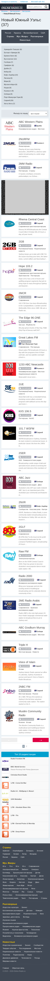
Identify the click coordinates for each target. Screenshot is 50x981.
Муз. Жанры (22, 36)
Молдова (33, 854)
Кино (42, 914)
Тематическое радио (10, 898)
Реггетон (6, 892)
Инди (30, 882)
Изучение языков (9, 920)
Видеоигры (7, 936)
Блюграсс (35, 869)
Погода (37, 958)
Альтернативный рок (10, 869)
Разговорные (37, 36)
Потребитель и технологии (13, 933)
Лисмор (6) (8, 78)
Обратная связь (18, 968)
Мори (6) (7, 81)
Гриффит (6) (9, 65)
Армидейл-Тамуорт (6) (13, 49)
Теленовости (26, 958)
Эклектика (21, 879)
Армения (6, 851)
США (43, 33)
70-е (11, 866)
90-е (24, 866)
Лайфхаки (24, 2)
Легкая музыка (8, 879)
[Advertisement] (25, 196)
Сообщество (38, 945)
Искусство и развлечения (12, 945)
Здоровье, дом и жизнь (11, 917)
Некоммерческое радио (31, 926)
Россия (8, 33)
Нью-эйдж (20, 885)
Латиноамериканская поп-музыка (15, 889)
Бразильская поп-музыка (22, 873)
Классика (23, 876)
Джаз (37, 882)
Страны (10, 36)
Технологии (35, 930)
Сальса (30, 892)
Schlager (39, 892)
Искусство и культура (11, 907)
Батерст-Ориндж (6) (12, 53)
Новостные (25, 40)
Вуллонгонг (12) (10, 59)
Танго (23, 898)
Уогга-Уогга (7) (9, 104)
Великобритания (31, 33)
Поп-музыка (33, 898)
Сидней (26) (8, 100)
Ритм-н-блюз (7, 895)
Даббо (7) (7, 68)
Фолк (4, 882)
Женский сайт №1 (38, 2)
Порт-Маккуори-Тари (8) (13, 97)
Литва (24, 854)
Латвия (16, 854)
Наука (29, 955)
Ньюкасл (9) (9, 91)
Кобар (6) (7, 72)
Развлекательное (30, 914)
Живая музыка (8, 885)
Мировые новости (9, 961)
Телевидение (31, 933)
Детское (29, 911)
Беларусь (29, 851)
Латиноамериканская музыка (26, 895)
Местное (37, 948)
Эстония (40, 851)
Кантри (33, 876)
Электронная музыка (36, 879)
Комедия (39, 911)
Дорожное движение (10, 958)
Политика (6, 955)
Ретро (29, 885)
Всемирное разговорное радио (26, 936)
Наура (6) (7, 88)
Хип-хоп (22, 882)
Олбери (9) (8, 94)
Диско (41, 876)
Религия (15, 892)
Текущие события (9, 948)
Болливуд (6, 873)
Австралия (26, 11)
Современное (34, 866)
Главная (6, 968)
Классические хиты (10, 876)
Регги (33, 889)
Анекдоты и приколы (9, 2)
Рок (23, 892)
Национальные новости (12, 952)
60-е (4, 866)
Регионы (4, 11)
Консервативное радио (11, 914)
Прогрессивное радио (11, 926)
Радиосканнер (18, 955)
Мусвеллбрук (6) (10, 84)
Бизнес (24, 907)
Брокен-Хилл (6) (10, 56)
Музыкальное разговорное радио (15, 923)
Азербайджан (18, 851)
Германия (6, 854)
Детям (37, 873)
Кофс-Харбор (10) (11, 75)
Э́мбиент (25, 869)
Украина (17, 33)
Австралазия (15, 11)
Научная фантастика (20, 930)
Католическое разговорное (13, 911)
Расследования (25, 948)
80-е (17, 866)
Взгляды (26, 917)
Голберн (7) (8, 62)
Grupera (13, 882)
